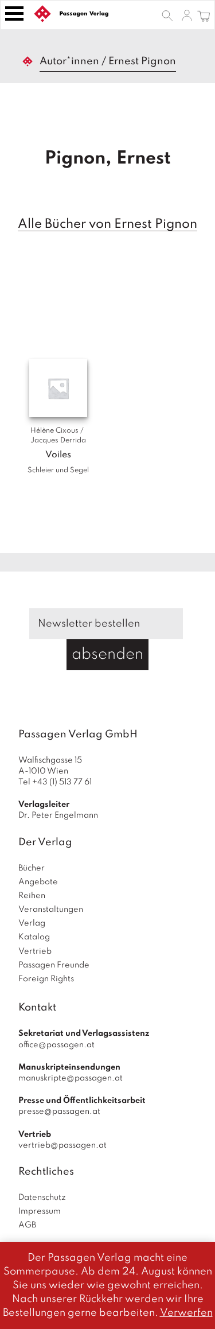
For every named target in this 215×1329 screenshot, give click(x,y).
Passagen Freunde (53, 965)
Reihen (31, 896)
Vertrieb (35, 951)
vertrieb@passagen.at (62, 1145)
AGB (27, 1225)
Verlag (31, 923)
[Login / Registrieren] (187, 15)
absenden (107, 654)
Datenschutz (42, 1198)
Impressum (39, 1211)
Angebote (38, 882)
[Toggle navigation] (14, 13)
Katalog (34, 937)
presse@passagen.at (59, 1112)
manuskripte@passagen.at (70, 1078)
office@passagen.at (56, 1045)
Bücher (31, 868)
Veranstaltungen (50, 910)
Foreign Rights (46, 979)
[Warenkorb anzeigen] (203, 15)
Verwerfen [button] (186, 1313)
